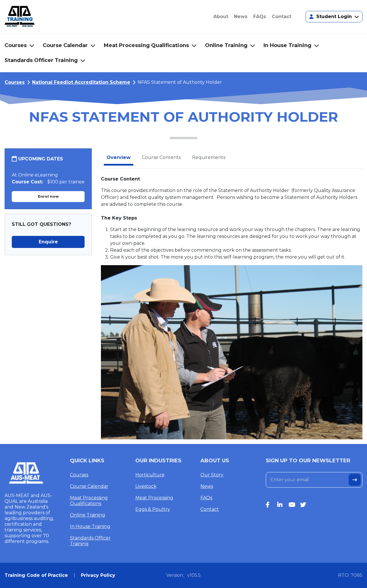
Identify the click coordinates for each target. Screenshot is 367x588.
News (206, 486)
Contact (209, 509)
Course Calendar (89, 486)
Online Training (87, 515)
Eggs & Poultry (152, 509)
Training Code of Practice (36, 575)
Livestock (146, 486)
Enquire (48, 241)
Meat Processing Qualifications (89, 500)
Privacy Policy (98, 575)
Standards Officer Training (90, 540)
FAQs (206, 497)
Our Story (211, 475)
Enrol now (48, 196)
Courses (15, 82)
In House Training (90, 526)
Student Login (334, 16)
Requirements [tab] (208, 157)
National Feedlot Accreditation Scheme (81, 82)
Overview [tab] (118, 157)
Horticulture (150, 475)
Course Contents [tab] (161, 157)
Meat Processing (154, 497)
